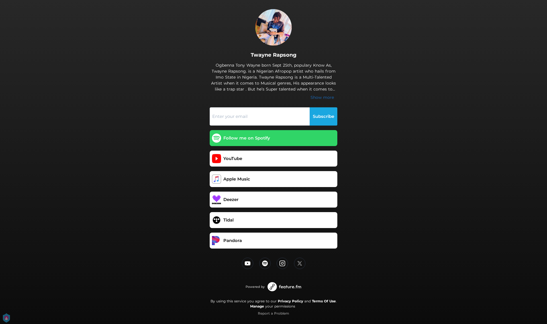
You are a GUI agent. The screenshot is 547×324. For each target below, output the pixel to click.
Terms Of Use (324, 301)
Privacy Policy (290, 301)
